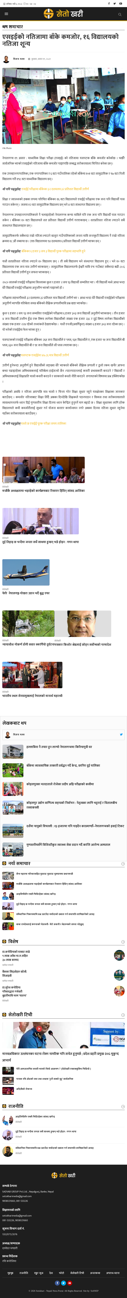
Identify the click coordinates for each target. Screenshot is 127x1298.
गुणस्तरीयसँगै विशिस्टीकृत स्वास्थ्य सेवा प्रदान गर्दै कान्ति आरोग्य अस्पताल (68, 844)
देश (51, 1273)
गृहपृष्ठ (10, 1273)
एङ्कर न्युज (38, 1273)
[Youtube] (121, 4)
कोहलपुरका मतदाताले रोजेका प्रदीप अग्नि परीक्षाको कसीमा (60, 784)
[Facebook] (109, 4)
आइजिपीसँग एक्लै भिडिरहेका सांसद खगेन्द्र (36, 894)
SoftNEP (95, 1291)
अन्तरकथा (95, 1273)
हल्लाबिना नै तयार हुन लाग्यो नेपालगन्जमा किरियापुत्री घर (59, 747)
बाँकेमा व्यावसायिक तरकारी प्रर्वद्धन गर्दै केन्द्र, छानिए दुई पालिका (63, 765)
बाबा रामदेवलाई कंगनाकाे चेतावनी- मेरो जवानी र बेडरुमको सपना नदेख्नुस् (50, 924)
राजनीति (24, 1273)
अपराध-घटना (113, 1273)
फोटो (61, 1273)
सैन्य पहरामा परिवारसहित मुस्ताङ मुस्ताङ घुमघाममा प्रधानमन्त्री (44, 874)
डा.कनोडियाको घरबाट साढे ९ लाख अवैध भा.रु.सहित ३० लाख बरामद (16, 956)
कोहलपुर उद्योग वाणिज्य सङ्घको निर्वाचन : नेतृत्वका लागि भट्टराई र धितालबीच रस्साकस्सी (71, 805)
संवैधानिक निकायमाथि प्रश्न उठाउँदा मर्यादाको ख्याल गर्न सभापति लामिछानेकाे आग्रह (55, 914)
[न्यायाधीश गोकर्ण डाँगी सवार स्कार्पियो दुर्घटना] (28, 623)
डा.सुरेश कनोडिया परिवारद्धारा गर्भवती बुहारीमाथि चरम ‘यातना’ (14, 992)
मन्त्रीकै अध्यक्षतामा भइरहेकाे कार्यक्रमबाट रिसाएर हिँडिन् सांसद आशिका (49, 884)
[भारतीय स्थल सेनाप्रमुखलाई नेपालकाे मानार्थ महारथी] (32, 675)
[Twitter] (114, 4)
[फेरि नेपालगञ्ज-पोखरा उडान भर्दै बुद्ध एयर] (26, 572)
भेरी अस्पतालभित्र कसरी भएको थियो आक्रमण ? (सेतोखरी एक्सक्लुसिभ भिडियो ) (53, 1069)
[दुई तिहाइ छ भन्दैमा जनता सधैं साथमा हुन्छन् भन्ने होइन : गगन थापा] (40, 521)
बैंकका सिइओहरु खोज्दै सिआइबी (14, 974)
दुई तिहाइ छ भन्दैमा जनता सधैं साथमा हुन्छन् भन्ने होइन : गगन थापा (46, 904)
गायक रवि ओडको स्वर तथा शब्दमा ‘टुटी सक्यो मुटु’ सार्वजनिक (44, 1079)
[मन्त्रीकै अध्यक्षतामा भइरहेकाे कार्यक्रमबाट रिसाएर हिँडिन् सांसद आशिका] (43, 470)
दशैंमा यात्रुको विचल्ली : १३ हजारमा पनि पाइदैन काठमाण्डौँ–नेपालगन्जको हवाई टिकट (75, 826)
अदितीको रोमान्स (24, 1089)
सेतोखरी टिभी (77, 1273)
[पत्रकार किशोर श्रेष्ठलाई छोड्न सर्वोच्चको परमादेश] (83, 624)
